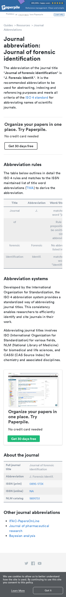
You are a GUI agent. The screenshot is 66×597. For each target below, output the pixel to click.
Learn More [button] (18, 590)
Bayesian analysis (22, 536)
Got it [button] (48, 590)
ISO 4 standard (36, 97)
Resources (23, 25)
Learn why (59, 14)
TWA (30, 188)
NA (32, 491)
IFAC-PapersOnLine (24, 521)
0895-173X (36, 484)
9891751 (35, 498)
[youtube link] (39, 564)
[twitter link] (26, 564)
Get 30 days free (20, 146)
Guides (8, 25)
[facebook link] (33, 564)
